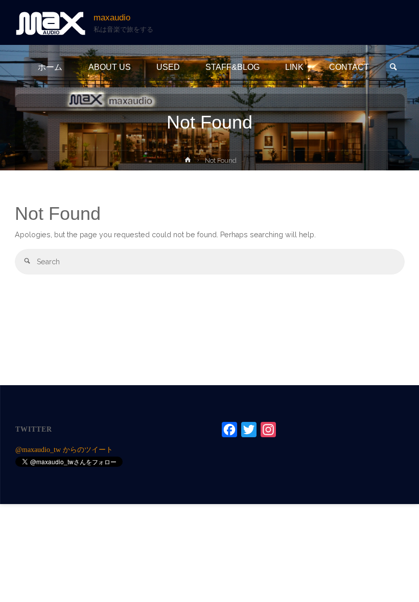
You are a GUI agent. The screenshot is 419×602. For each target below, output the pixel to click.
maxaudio (112, 17)
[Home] (187, 162)
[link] (393, 68)
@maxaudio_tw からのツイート (64, 449)
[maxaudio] (50, 22)
